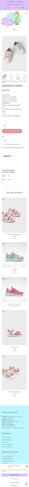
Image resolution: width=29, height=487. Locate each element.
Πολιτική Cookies (14, 485)
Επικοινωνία (5, 463)
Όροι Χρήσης (5, 442)
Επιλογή (14, 238)
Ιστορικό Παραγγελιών (8, 458)
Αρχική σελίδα (5, 81)
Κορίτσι (11, 81)
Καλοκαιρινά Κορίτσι (14, 147)
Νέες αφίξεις (22, 147)
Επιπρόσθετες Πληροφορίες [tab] (8, 170)
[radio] (3, 116)
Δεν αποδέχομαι (14, 478)
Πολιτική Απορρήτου (7, 444)
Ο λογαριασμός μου (7, 456)
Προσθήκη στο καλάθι (12, 131)
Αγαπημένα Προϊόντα (7, 460)
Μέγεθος (4, 113)
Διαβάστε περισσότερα (14, 306)
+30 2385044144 (19, 2)
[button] (27, 466)
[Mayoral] (7, 156)
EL (8, 8)
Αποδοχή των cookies (14, 475)
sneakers (8, 147)
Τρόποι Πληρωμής (6, 437)
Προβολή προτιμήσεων (14, 482)
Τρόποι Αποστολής (7, 439)
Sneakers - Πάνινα (17, 81)
